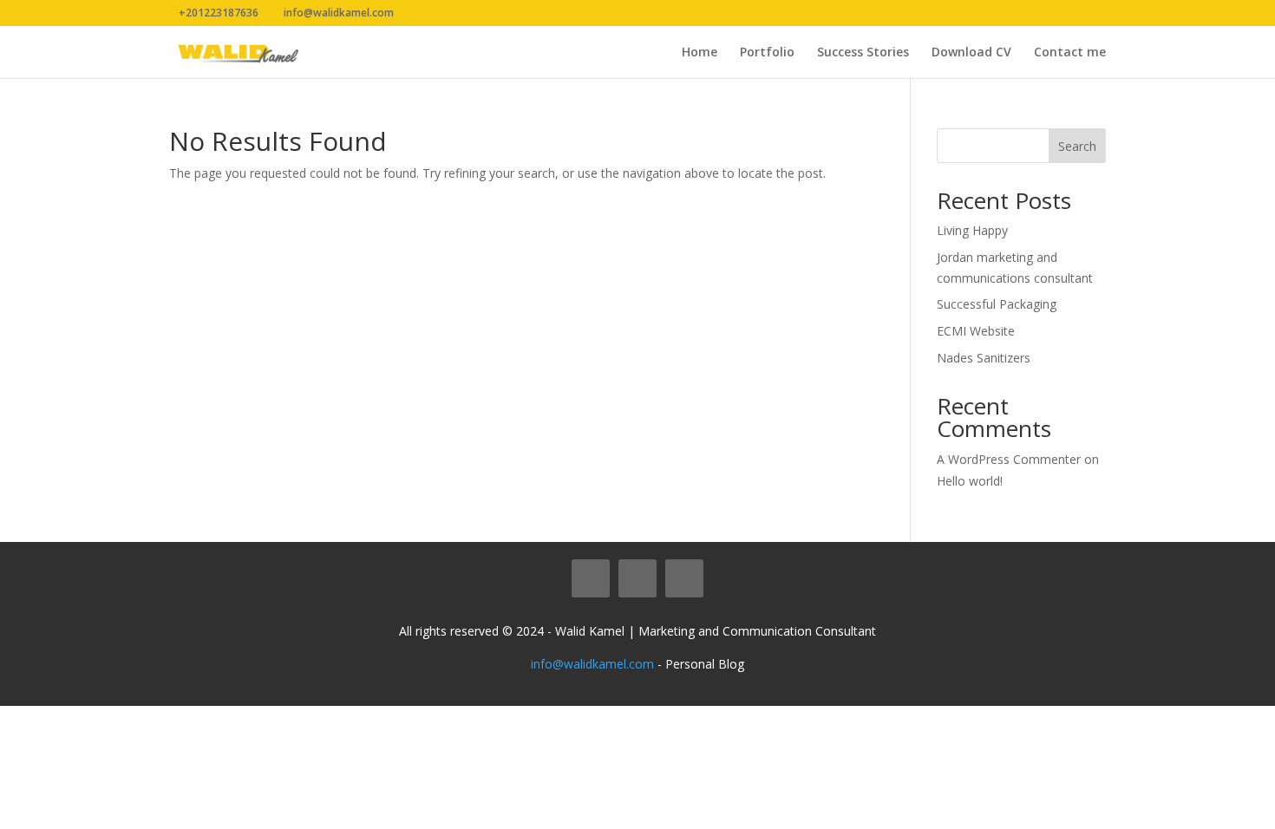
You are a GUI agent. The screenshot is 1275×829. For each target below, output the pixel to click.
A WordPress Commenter (1009, 459)
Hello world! (970, 481)
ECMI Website (976, 331)
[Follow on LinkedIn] (637, 578)
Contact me (1070, 53)
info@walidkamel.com (592, 664)
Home (699, 53)
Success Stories (863, 53)
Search (1077, 146)
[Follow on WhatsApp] (591, 578)
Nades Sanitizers (983, 357)
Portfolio (767, 53)
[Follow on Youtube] (684, 578)
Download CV (971, 53)
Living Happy (972, 230)
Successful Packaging (996, 304)
